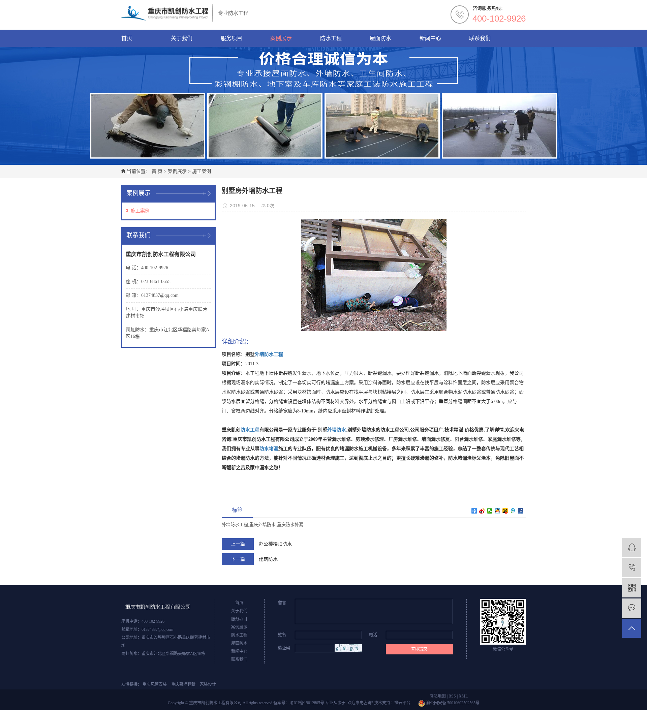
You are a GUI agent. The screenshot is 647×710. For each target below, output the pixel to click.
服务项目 (231, 38)
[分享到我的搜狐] (505, 511)
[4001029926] (631, 567)
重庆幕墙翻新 (183, 684)
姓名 (282, 634)
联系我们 (480, 38)
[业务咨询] (631, 547)
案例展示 (281, 38)
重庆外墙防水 (262, 524)
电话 (373, 634)
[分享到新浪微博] (482, 511)
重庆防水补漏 (290, 524)
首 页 (157, 171)
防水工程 (331, 38)
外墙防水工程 (235, 524)
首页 (126, 38)
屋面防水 (380, 38)
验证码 (284, 648)
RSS (452, 696)
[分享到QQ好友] (497, 511)
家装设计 (208, 684)
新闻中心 (430, 38)
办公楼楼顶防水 (275, 544)
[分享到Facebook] (521, 511)
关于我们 (181, 38)
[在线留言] (631, 608)
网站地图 (438, 696)
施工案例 (201, 171)
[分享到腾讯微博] (513, 511)
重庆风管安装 (155, 684)
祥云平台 (402, 703)
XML (463, 696)
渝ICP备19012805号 (306, 703)
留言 (282, 602)
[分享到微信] (490, 511)
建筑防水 (268, 559)
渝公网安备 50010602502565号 (452, 703)
